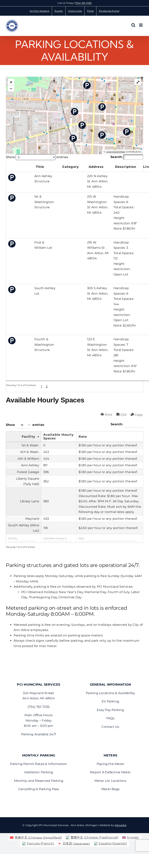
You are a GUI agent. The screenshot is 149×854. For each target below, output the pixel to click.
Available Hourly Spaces (58, 436)
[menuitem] (36, 837)
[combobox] (23, 425)
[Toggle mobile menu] (141, 25)
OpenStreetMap (115, 151)
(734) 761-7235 (83, 3)
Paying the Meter (110, 764)
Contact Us (110, 727)
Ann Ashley (30, 465)
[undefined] (19, 167)
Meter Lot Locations (110, 781)
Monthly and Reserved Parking (38, 781)
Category (70, 167)
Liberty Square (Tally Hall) (27, 481)
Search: (117, 157)
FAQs (110, 718)
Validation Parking (38, 772)
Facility (28, 436)
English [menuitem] (133, 837)
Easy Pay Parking (110, 710)
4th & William (28, 458)
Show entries (37, 157)
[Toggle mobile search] (133, 25)
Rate (83, 436)
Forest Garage (28, 472)
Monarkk (120, 825)
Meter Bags (110, 789)
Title (40, 167)
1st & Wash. (30, 445)
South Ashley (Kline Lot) (23, 527)
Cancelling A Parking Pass (38, 789)
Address (96, 167)
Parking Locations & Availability (110, 693)
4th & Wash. (29, 452)
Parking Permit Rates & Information (38, 764)
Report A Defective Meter (110, 772)
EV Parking (110, 701)
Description (125, 167)
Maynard (32, 518)
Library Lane (29, 501)
